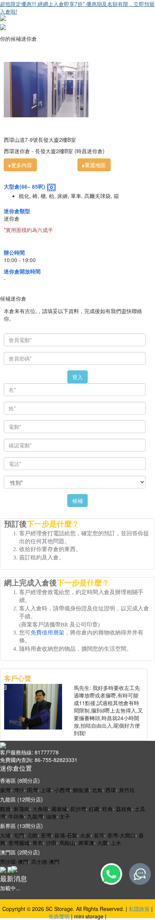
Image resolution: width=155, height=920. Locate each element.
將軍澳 (86, 842)
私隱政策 (139, 908)
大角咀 (40, 808)
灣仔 (19, 790)
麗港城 (59, 808)
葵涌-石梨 (65, 835)
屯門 (19, 835)
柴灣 (5, 790)
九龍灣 (35, 816)
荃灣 (46, 835)
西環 (110, 790)
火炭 (85, 835)
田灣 (32, 790)
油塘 (51, 816)
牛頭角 (16, 816)
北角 (97, 790)
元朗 (32, 835)
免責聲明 (59, 916)
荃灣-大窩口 (121, 835)
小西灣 (62, 790)
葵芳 (99, 835)
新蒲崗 (21, 808)
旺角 (107, 808)
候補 (77, 500)
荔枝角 (124, 808)
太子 (64, 816)
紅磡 (94, 808)
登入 (77, 377)
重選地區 (95, 165)
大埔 (5, 835)
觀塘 (5, 808)
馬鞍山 (67, 842)
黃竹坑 (127, 790)
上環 (46, 790)
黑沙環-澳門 (14, 861)
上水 (116, 842)
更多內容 (21, 165)
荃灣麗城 (18, 842)
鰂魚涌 (81, 790)
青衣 (37, 842)
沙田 (51, 842)
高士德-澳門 (45, 861)
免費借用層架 (47, 633)
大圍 (102, 842)
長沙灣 (78, 808)
